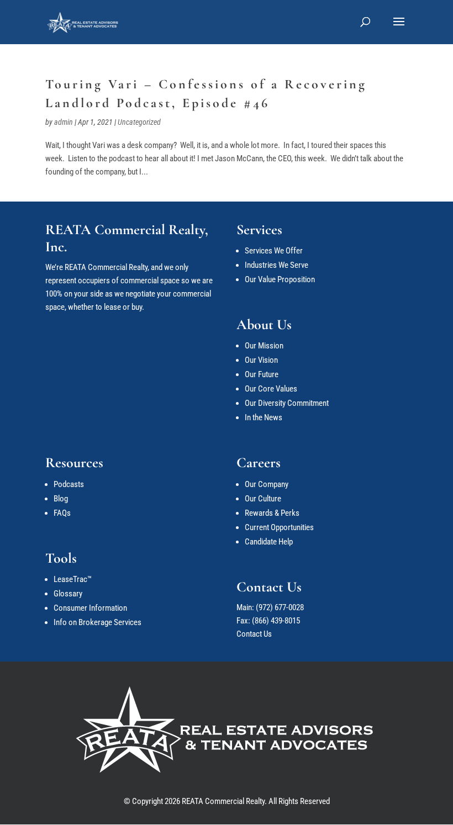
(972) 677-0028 (280, 607)
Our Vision (261, 360)
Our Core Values (271, 389)
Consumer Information (90, 608)
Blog (61, 499)
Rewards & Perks (272, 513)
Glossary (68, 594)
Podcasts (69, 484)
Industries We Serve (276, 265)
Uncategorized (139, 122)
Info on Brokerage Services (97, 622)
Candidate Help (269, 542)
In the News (263, 417)
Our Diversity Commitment (287, 403)
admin (63, 122)
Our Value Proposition (280, 279)
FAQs (62, 513)
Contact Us (254, 634)
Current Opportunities (279, 527)
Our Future (261, 374)
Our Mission (264, 346)
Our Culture (263, 499)
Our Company (266, 484)
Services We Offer (274, 251)
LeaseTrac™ (73, 579)
